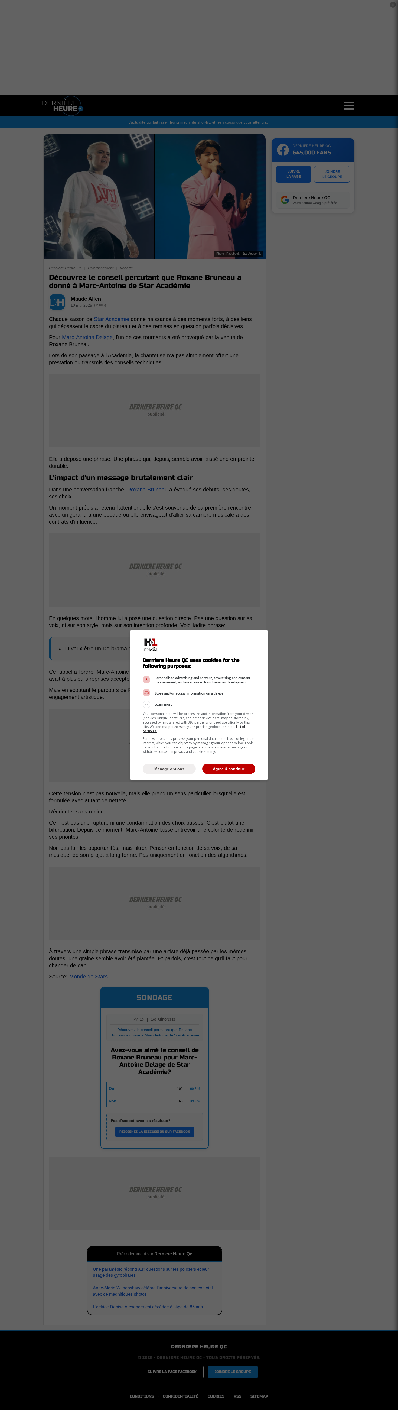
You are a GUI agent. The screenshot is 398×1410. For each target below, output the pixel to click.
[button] (199, 704)
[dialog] (199, 705)
